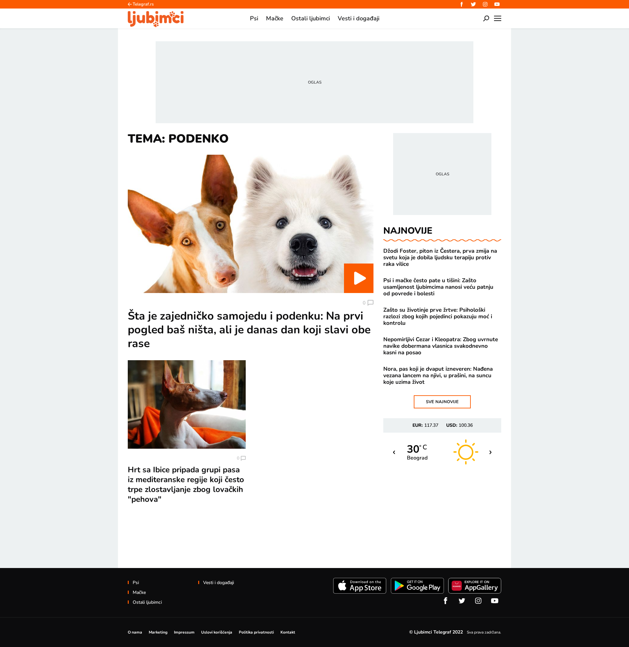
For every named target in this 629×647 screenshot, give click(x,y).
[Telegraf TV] (497, 4)
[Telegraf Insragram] (485, 4)
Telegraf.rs (143, 4)
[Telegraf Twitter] (473, 4)
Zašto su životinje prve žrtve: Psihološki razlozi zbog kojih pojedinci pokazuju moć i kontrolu (437, 316)
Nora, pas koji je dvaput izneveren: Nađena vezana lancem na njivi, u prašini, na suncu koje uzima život (438, 375)
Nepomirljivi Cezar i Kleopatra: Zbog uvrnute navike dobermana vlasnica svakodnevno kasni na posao (440, 346)
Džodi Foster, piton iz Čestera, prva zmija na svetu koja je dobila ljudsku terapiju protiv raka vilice (440, 257)
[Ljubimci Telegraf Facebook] (461, 4)
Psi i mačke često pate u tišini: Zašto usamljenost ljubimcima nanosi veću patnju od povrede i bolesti (438, 287)
